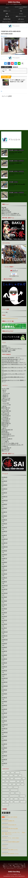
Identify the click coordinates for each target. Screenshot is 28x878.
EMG (4, 778)
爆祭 (3, 801)
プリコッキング (14, 790)
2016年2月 (4, 670)
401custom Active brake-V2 (16, 173)
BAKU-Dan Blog (14, 2)
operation (4, 345)
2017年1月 (4, 628)
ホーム (7, 7)
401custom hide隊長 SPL (15, 163)
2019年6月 (4, 516)
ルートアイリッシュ (14, 795)
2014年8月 (4, 740)
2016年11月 (4, 635)
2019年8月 (4, 508)
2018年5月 (4, 566)
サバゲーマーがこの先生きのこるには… (21, 7)
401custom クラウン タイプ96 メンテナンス (13, 374)
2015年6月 (4, 701)
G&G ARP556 (18, 778)
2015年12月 (5, 678)
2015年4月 (4, 709)
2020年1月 (4, 492)
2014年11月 (4, 728)
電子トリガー (5, 804)
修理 (3, 798)
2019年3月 (4, 527)
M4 (3, 781)
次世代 (16, 798)
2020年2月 (4, 489)
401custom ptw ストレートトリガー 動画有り (13, 380)
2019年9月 (4, 504)
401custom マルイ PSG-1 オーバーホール (12, 367)
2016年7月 (4, 651)
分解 (7, 798)
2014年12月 (5, 724)
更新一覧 (7, 16)
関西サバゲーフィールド (21, 16)
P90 (18, 781)
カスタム (21, 13)
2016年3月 (4, 666)
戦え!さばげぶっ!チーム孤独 (8, 350)
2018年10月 (5, 547)
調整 (7, 801)
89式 (4, 772)
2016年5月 (4, 659)
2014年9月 (4, 736)
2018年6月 (4, 562)
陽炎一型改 (23, 801)
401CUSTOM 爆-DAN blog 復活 (17, 184)
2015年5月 (4, 705)
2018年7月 (4, 558)
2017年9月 (4, 597)
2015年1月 (4, 721)
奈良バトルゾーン (6, 347)
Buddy (11, 775)
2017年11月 (4, 589)
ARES (8, 772)
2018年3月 (4, 574)
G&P (24, 778)
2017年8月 (4, 601)
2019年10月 (5, 500)
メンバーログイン (21, 21)
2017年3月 (4, 620)
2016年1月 (4, 674)
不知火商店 (22, 795)
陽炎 (11, 801)
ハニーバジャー (6, 790)
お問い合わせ (21, 19)
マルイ (12, 793)
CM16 (16, 775)
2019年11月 (4, 496)
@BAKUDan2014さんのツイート (10, 318)
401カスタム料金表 (6, 212)
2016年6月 (4, 655)
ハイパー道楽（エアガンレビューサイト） (12, 348)
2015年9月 (4, 690)
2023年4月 (4, 477)
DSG (20, 775)
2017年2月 (4, 624)
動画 (7, 13)
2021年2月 (4, 481)
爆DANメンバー (7, 11)
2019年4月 (4, 523)
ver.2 (18, 784)
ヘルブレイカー (6, 793)
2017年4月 (4, 616)
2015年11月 (4, 682)
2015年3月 (4, 713)
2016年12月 (5, 632)
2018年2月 (4, 577)
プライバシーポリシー (7, 21)
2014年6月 (4, 748)
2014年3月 (4, 759)
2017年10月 (4, 593)
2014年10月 (5, 732)
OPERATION (12, 781)
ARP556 (17, 772)
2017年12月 (4, 585)
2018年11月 (4, 543)
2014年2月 (4, 763)
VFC (22, 784)
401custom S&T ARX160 (15, 152)
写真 (21, 11)
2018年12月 (5, 539)
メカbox (17, 793)
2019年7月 (4, 512)
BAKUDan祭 (5, 775)
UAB (14, 784)
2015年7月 (4, 697)
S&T (10, 784)
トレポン (16, 787)
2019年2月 (4, 531)
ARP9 (12, 772)
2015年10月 (5, 686)
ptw (22, 781)
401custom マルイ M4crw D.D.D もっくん (12, 364)
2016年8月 (4, 647)
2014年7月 (4, 744)
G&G (12, 778)
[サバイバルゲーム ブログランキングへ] (14, 271)
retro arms (5, 784)
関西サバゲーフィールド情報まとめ (10, 213)
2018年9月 (4, 550)
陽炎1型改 (17, 801)
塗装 (11, 798)
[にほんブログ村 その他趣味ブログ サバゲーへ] (14, 274)
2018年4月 (4, 570)
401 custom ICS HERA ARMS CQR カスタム (13, 377)
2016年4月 (4, 663)
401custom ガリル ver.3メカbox (17, 195)
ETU (8, 778)
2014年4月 (4, 755)
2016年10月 (5, 639)
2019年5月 (4, 519)
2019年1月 (4, 535)
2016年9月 (4, 643)
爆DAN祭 (4, 207)
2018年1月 (4, 581)
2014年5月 (4, 751)
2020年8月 (4, 485)
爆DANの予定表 (7, 19)
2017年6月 (4, 608)
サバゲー (10, 787)
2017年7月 (4, 605)
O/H (7, 781)
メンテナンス (5, 795)
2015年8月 (4, 693)
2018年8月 (4, 554)
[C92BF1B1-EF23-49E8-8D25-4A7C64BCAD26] (15, 63)
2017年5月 (4, 612)
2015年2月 (4, 717)
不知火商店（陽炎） (6, 351)
